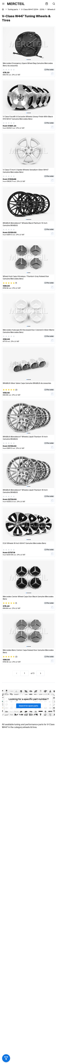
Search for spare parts (28, 706)
